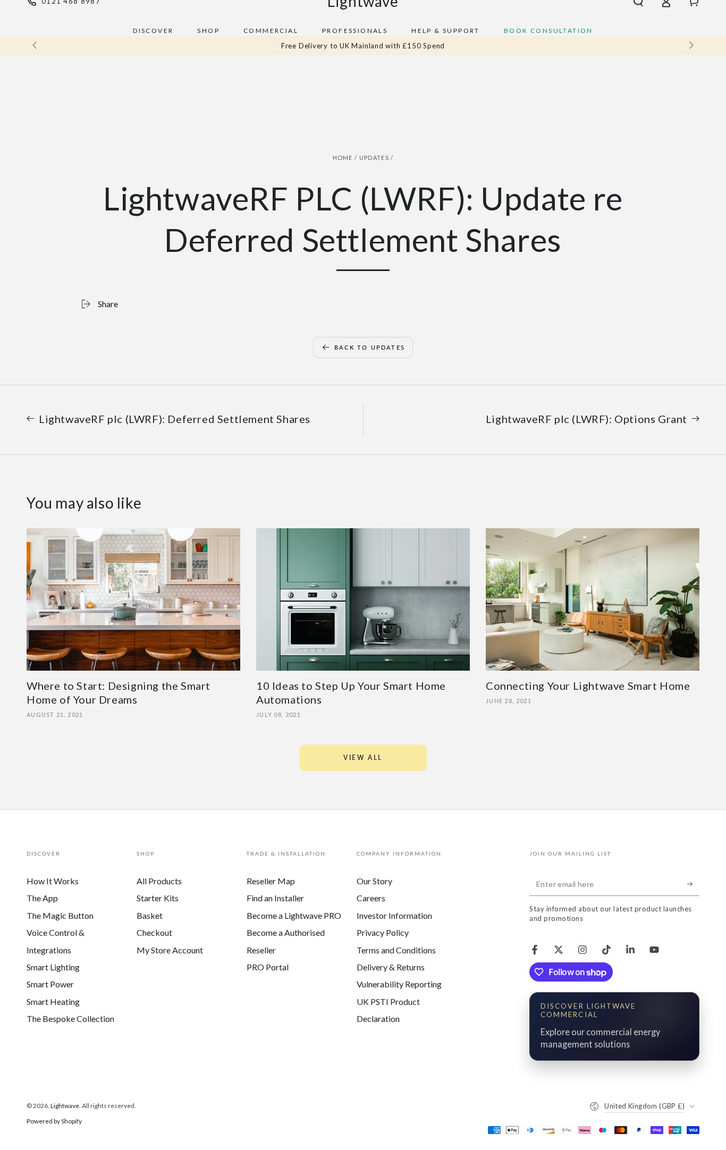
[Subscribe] (693, 883)
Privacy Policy (383, 932)
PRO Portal (268, 967)
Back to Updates (369, 347)
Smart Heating (53, 1001)
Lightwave (64, 1106)
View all (362, 758)
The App (42, 898)
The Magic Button (60, 915)
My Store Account (170, 950)
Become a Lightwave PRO (294, 915)
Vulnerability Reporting (399, 984)
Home (343, 157)
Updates (374, 157)
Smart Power (50, 984)
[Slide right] (690, 45)
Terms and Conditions (396, 950)
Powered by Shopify (54, 1121)
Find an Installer (275, 898)
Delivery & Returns (391, 967)
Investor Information (394, 915)
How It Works (53, 881)
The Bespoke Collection (70, 1018)
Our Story (374, 881)
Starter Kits (158, 898)
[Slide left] (36, 45)
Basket (150, 915)
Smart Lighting (53, 967)
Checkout (154, 932)
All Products (159, 881)
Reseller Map (271, 881)
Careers (371, 898)
